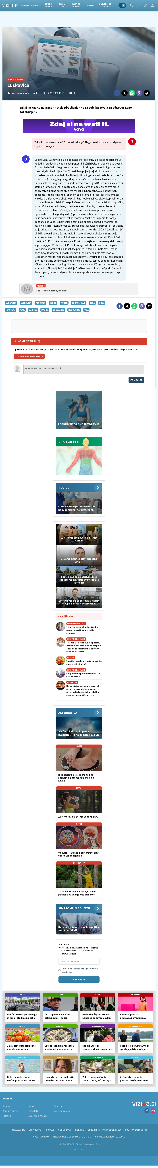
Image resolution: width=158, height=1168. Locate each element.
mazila (44, 309)
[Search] (131, 5)
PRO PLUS (49, 1129)
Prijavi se (136, 379)
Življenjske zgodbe (105, 5)
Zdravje (25, 5)
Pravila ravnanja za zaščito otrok (72, 1136)
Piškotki (79, 1129)
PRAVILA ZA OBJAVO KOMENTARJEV (29, 356)
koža (101, 302)
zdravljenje (78, 302)
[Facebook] (145, 5)
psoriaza (40, 302)
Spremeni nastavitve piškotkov (104, 1129)
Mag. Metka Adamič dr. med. (24, 93)
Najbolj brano (65, 616)
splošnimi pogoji (81, 968)
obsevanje (58, 309)
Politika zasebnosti (136, 1129)
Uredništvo (35, 1129)
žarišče (33, 309)
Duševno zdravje (76, 5)
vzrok (53, 302)
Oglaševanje (18, 1129)
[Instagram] (138, 5)
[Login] (152, 5)
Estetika (89, 5)
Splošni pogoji (41, 1136)
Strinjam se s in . (80, 970)
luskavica (11, 302)
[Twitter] (124, 93)
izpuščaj (10, 309)
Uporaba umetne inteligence (109, 1136)
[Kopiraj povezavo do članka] (147, 93)
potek (64, 302)
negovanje (74, 309)
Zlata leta (62, 5)
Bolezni (35, 5)
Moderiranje (64, 1129)
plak (22, 309)
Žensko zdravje (48, 5)
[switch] (122, 5)
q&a (86, 309)
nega (92, 302)
